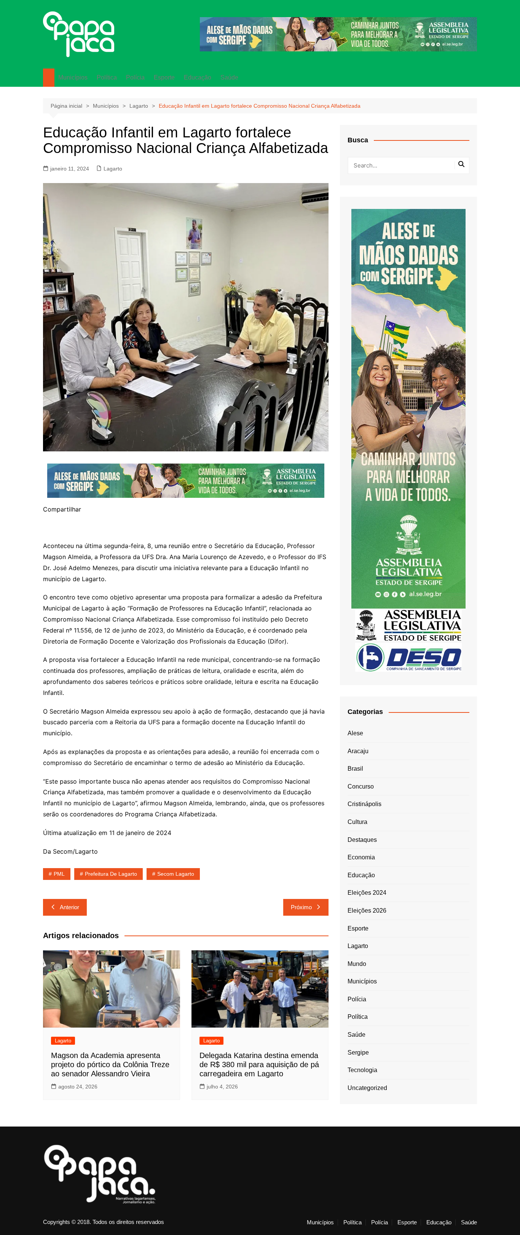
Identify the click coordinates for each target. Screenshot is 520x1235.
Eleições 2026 (367, 910)
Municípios (73, 77)
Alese (355, 733)
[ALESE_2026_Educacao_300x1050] (408, 408)
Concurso (361, 786)
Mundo (357, 964)
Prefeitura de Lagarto (111, 874)
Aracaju (358, 751)
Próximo (301, 907)
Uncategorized (367, 1088)
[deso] (408, 656)
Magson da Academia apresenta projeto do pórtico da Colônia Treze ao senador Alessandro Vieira (110, 1064)
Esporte (164, 77)
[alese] (408, 624)
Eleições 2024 (367, 892)
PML (59, 874)
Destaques (362, 840)
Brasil (355, 768)
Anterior (69, 907)
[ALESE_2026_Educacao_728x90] (338, 33)
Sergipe (358, 1052)
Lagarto (113, 169)
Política (107, 77)
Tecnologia (362, 1070)
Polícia (135, 77)
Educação (197, 77)
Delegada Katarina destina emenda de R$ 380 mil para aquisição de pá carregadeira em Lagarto (259, 1064)
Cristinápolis (364, 804)
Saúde (229, 77)
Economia (361, 857)
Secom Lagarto (175, 874)
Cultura (357, 822)
